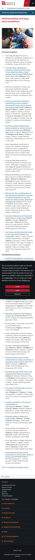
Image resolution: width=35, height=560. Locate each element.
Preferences (17, 294)
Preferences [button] (26, 280)
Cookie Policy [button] (8, 278)
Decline (17, 290)
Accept (17, 286)
